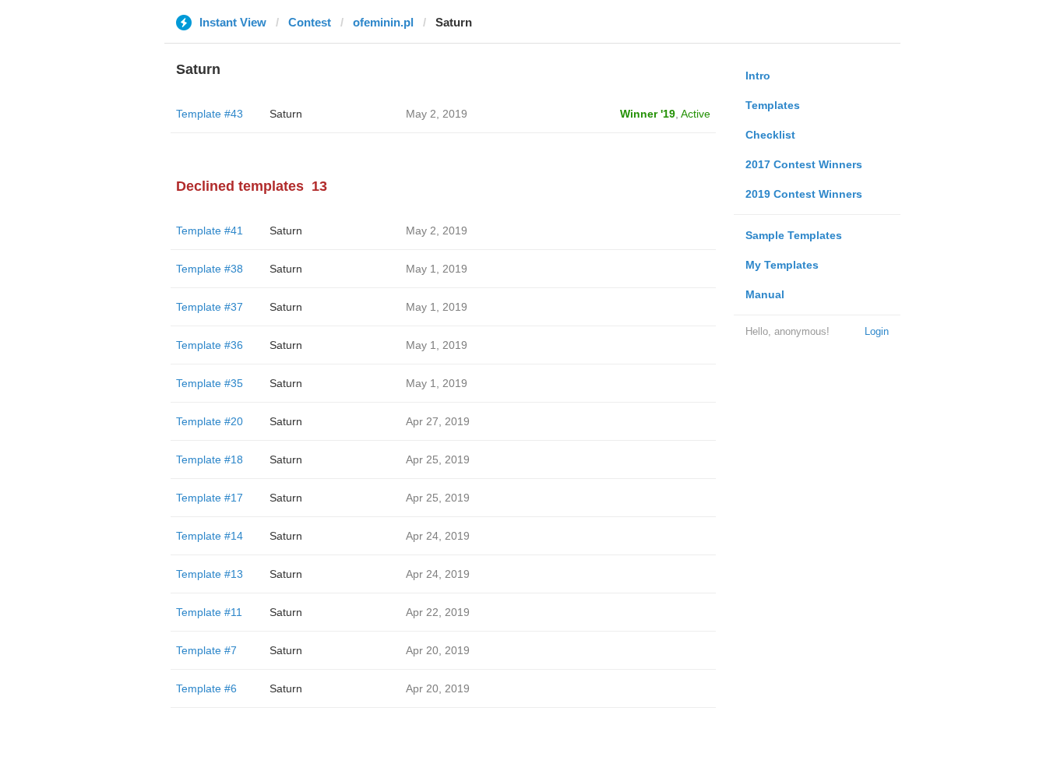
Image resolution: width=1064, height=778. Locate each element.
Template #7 (206, 650)
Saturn (286, 113)
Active (695, 113)
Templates (772, 105)
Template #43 (209, 113)
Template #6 (206, 688)
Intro (757, 75)
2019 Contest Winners (803, 194)
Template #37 (209, 307)
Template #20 (209, 421)
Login (877, 331)
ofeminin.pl (383, 22)
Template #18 (209, 459)
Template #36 (209, 345)
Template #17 (209, 497)
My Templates (782, 265)
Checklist (770, 134)
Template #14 (209, 536)
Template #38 (209, 268)
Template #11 (209, 612)
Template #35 (209, 383)
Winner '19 (647, 113)
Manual (764, 294)
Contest (309, 22)
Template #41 (209, 230)
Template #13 (209, 574)
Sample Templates (793, 235)
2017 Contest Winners (803, 164)
